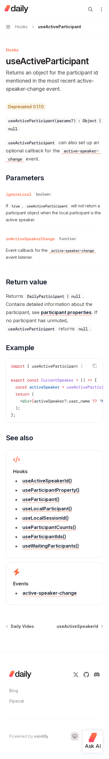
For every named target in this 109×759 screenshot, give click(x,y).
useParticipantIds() (44, 536)
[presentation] (54, 391)
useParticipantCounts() (49, 527)
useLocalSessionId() (45, 518)
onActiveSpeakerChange (30, 238)
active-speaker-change (49, 593)
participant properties (66, 312)
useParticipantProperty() (51, 490)
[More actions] (101, 9)
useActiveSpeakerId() (47, 481)
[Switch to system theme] (75, 736)
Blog (13, 690)
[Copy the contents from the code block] (94, 366)
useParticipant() (41, 499)
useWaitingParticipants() (50, 546)
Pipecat (16, 701)
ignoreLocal (18, 194)
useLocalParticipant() (47, 509)
